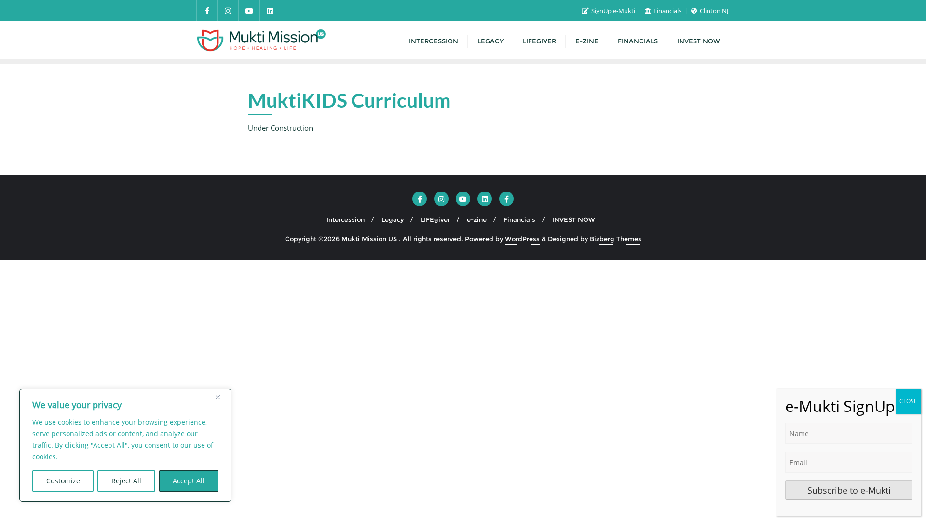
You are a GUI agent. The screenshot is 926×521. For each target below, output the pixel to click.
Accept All (188, 480)
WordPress (522, 239)
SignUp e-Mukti (613, 10)
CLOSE (908, 401)
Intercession (346, 219)
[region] (125, 445)
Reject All (126, 480)
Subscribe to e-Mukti (849, 490)
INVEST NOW (573, 219)
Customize (63, 480)
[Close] (221, 397)
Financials (667, 10)
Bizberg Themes (615, 239)
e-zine (477, 219)
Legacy (392, 219)
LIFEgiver (435, 219)
